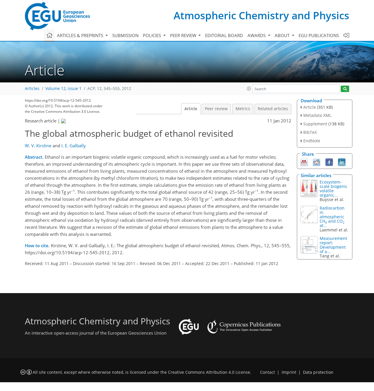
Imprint (289, 372)
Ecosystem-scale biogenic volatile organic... (333, 188)
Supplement (315, 124)
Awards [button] (257, 35)
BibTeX (310, 132)
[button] (249, 88)
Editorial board (224, 35)
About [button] (283, 35)
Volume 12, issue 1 (63, 88)
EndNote (311, 140)
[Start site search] (345, 89)
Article (190, 108)
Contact (267, 372)
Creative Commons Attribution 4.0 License (209, 372)
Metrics (243, 108)
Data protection (318, 372)
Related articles (273, 108)
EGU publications (319, 35)
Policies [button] (152, 35)
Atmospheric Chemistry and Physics (261, 15)
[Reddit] (317, 162)
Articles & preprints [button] (80, 35)
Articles (32, 88)
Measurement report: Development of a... (333, 245)
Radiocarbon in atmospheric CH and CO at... (332, 216)
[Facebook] (329, 162)
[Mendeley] (304, 162)
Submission (125, 35)
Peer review (216, 108)
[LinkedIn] (342, 162)
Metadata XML (317, 115)
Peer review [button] (184, 35)
